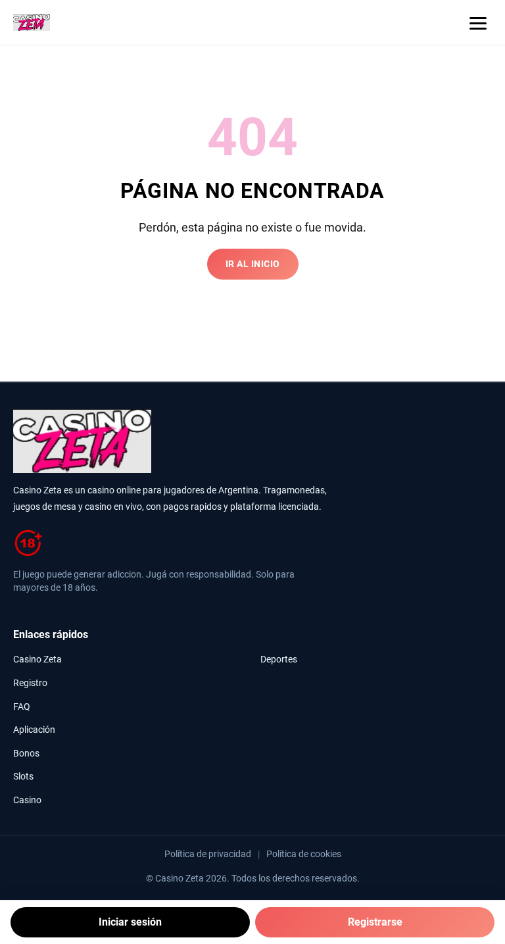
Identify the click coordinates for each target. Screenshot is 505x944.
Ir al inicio (253, 264)
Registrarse (375, 922)
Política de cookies (303, 854)
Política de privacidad (207, 854)
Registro (30, 683)
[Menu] (478, 22)
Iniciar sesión (130, 922)
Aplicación (34, 729)
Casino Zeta (37, 659)
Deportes (278, 659)
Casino (27, 800)
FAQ (21, 706)
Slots (23, 776)
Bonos (26, 753)
